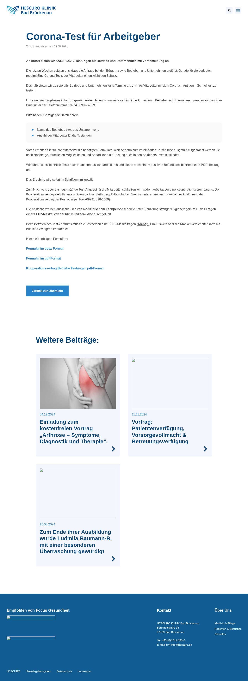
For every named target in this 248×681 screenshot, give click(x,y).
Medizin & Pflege (225, 623)
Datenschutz (64, 671)
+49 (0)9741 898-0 (173, 640)
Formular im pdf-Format (43, 258)
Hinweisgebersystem (38, 671)
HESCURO (13, 671)
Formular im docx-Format (44, 248)
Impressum (84, 671)
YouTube (236, 671)
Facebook (228, 671)
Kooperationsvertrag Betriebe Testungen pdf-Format (64, 268)
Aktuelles (220, 634)
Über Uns (223, 610)
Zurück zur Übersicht (47, 291)
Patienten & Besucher (228, 628)
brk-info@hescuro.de (179, 644)
